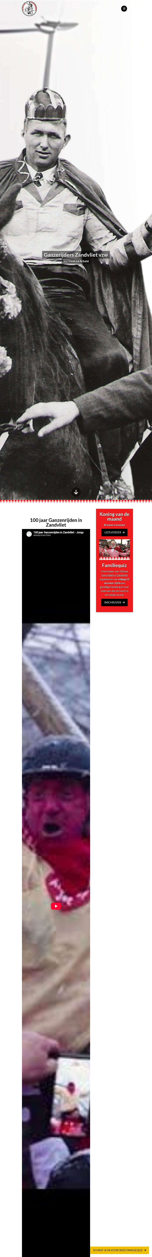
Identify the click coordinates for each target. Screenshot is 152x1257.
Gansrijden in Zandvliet (114, 575)
